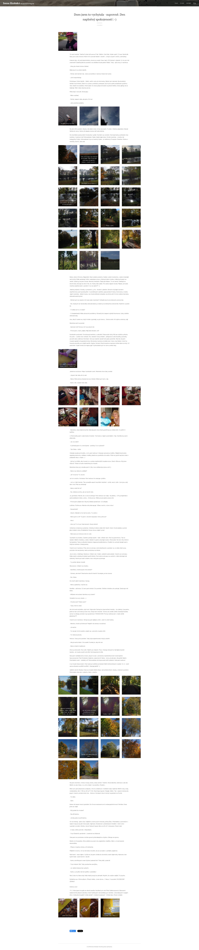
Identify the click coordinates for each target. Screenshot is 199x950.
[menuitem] (176, 3)
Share (73, 931)
